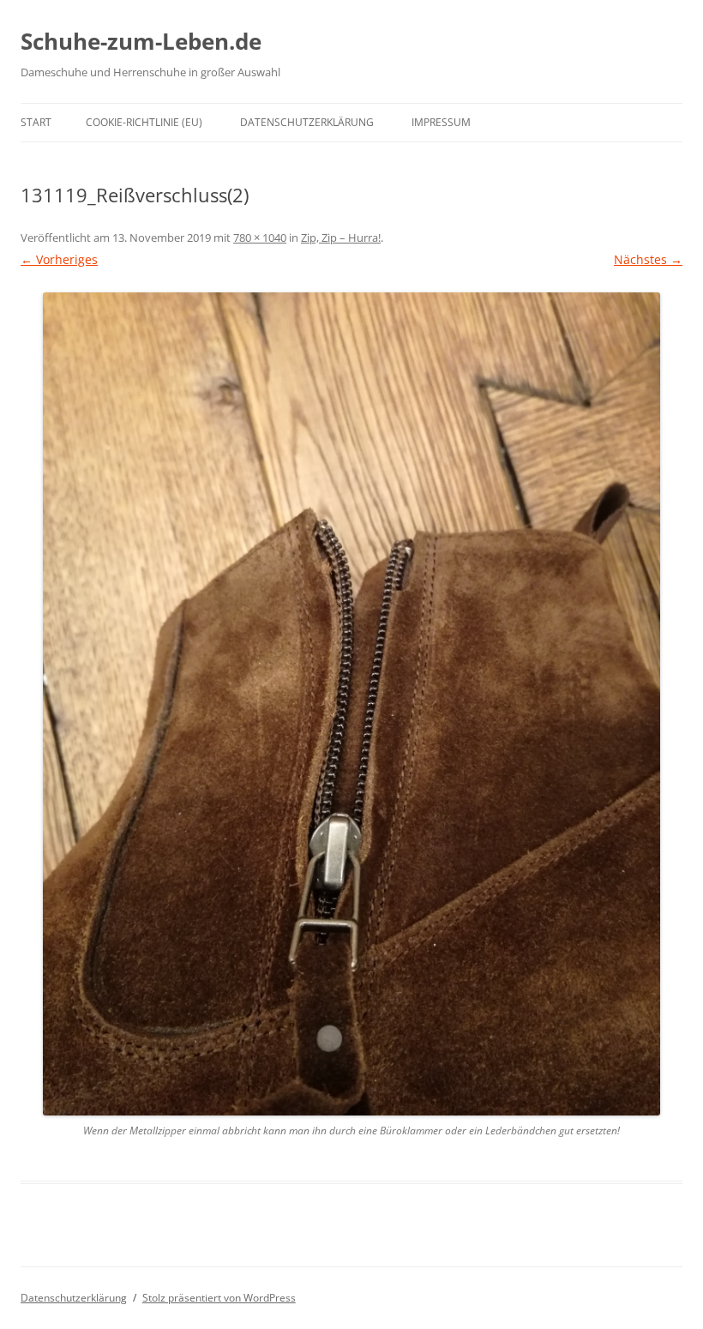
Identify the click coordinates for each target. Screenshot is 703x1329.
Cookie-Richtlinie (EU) (144, 122)
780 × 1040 (259, 237)
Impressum (441, 122)
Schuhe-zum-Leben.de (141, 41)
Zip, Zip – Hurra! (341, 237)
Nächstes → (648, 259)
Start (36, 122)
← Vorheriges (59, 259)
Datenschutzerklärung (307, 122)
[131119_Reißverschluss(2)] (351, 704)
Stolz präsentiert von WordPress (219, 1297)
